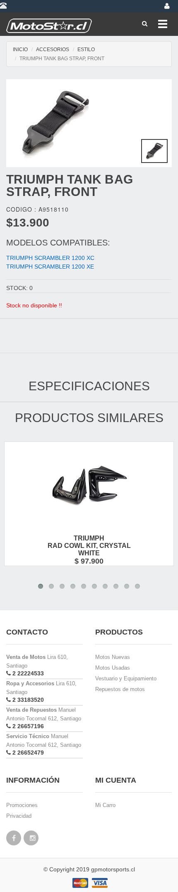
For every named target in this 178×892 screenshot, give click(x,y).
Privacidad (18, 816)
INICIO (20, 49)
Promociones (22, 805)
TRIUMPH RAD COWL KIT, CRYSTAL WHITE (89, 546)
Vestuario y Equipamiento (125, 678)
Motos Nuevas (112, 657)
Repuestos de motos (120, 689)
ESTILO (86, 49)
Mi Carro (105, 805)
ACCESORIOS (52, 49)
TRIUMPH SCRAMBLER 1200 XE (50, 266)
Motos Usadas (112, 668)
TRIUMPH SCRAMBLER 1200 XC (50, 258)
